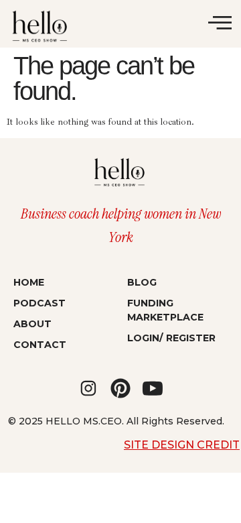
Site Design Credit (182, 445)
